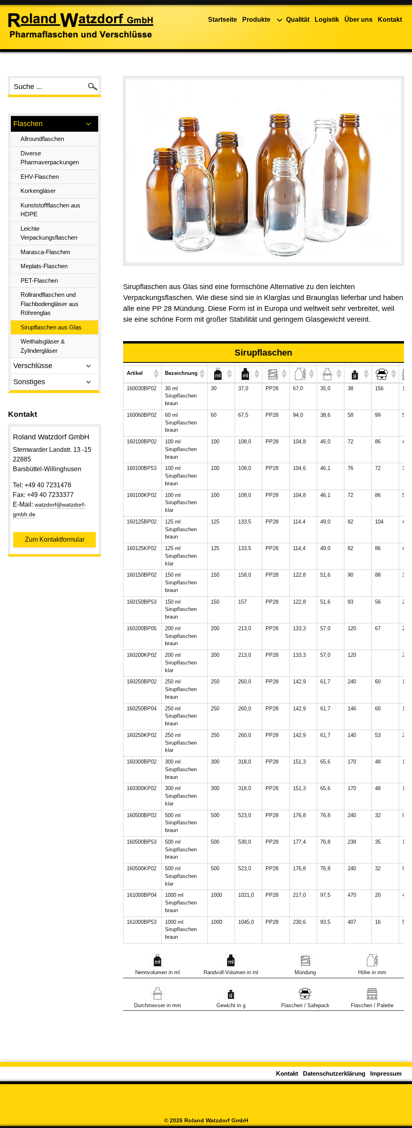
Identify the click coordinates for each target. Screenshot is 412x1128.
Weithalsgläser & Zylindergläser (43, 346)
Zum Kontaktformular (54, 539)
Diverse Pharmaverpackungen (50, 158)
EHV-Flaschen (40, 176)
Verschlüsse (32, 366)
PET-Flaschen (39, 280)
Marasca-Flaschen (45, 251)
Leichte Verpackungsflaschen (49, 233)
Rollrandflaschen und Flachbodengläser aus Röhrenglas (49, 303)
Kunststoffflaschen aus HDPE (50, 210)
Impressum (386, 1073)
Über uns (358, 19)
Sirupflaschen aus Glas (51, 327)
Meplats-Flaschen (44, 266)
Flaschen (28, 124)
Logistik (327, 19)
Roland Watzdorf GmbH (216, 1120)
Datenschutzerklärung (334, 1073)
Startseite (222, 19)
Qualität (297, 19)
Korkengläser (38, 190)
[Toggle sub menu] (88, 123)
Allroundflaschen (42, 138)
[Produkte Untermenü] (279, 20)
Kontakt (390, 19)
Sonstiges (29, 382)
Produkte (256, 19)
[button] (155, 374)
